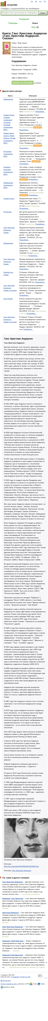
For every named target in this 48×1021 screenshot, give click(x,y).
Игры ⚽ (35, 27)
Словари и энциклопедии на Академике (20, 8)
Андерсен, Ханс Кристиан (12, 941)
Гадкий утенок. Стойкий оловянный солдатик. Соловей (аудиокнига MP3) (9, 122)
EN (32, 2)
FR (45, 2)
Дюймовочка (8, 99)
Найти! (42, 13)
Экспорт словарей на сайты (9, 984)
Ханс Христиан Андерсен (12, 927)
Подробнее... (40, 111)
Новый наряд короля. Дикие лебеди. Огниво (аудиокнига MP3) (9, 138)
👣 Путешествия (6, 980)
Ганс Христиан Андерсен (21, 871)
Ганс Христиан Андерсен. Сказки (9, 230)
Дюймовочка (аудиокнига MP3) (8, 185)
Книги (35, 23)
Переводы (12, 23)
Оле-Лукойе (8, 299)
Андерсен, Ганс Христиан (12, 898)
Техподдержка (15, 977)
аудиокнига (37, 127)
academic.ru (9, 3)
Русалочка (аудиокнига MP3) (8, 154)
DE (36, 2)
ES (40, 2)
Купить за (22, 82)
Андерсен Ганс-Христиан (12, 955)
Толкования (24, 19)
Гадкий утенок (8, 198)
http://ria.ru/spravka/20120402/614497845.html (21, 866)
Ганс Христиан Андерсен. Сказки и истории (10, 288)
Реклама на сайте (25, 977)
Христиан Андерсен (10, 913)
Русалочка (7, 212)
